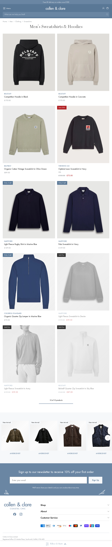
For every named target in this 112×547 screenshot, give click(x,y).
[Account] (103, 8)
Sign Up (95, 480)
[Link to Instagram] (21, 514)
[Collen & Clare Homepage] (56, 8)
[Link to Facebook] (14, 514)
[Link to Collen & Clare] (18, 506)
